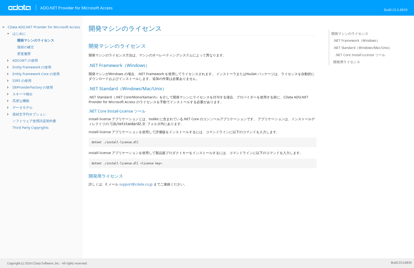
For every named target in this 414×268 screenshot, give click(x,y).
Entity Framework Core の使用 (36, 73)
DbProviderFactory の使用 (32, 87)
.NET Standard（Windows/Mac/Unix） (362, 47)
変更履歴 (24, 53)
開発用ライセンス (346, 62)
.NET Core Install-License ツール (360, 55)
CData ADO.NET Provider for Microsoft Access (44, 27)
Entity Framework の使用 (31, 67)
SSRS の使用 (21, 80)
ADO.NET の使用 (25, 60)
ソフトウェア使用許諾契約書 (34, 121)
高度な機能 (20, 100)
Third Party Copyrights (30, 127)
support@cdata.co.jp (136, 184)
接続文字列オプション (29, 114)
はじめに (19, 33)
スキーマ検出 (22, 94)
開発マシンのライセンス (35, 40)
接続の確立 (25, 47)
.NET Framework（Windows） (356, 40)
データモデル (22, 107)
